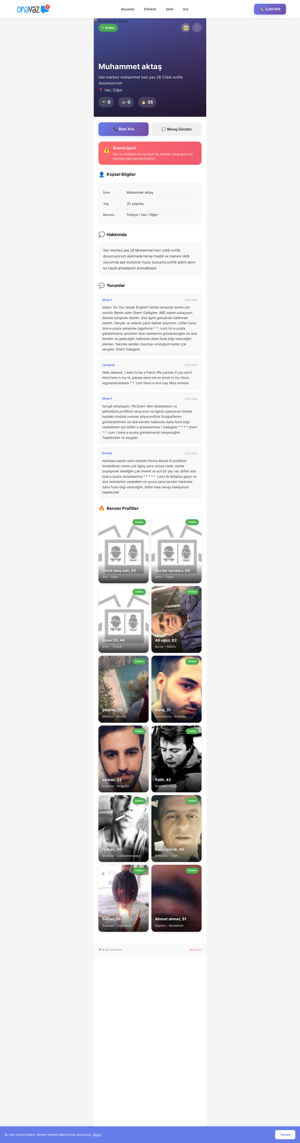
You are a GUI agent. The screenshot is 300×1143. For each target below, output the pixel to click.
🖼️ (186, 27)
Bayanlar (128, 9)
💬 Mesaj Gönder (176, 129)
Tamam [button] (285, 1134)
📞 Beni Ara (123, 129)
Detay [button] (97, 1134)
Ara (185, 9)
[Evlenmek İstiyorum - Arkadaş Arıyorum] (34, 9)
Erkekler (150, 9)
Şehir (169, 9)
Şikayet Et (195, 949)
